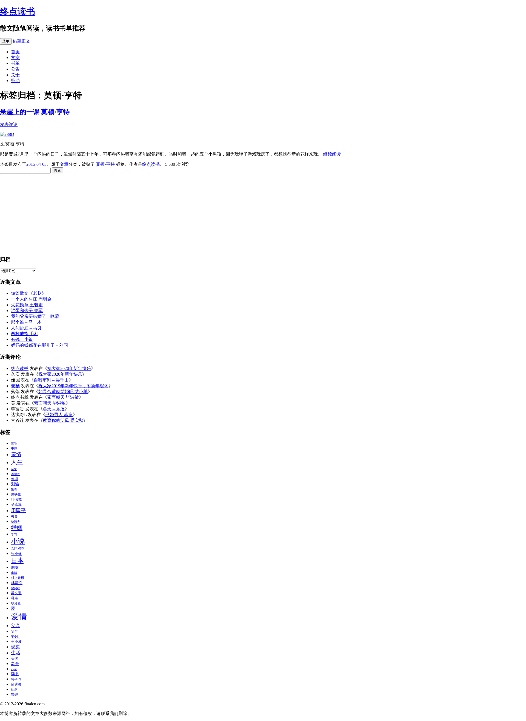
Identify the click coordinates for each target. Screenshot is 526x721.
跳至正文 (21, 41)
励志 (14, 489)
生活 (15, 652)
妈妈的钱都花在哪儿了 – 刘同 (39, 345)
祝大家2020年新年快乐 (69, 368)
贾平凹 (16, 679)
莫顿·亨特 (105, 164)
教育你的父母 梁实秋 (63, 420)
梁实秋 (15, 588)
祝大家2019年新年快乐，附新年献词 (73, 385)
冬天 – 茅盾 (54, 408)
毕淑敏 (16, 603)
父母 (14, 631)
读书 (15, 674)
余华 (14, 469)
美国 (15, 659)
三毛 (14, 443)
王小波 (16, 641)
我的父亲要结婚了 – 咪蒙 (35, 316)
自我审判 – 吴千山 (51, 380)
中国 (14, 448)
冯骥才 (15, 474)
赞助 (15, 80)
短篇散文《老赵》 (28, 293)
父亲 (15, 625)
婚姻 (16, 527)
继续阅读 (334, 154)
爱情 (19, 616)
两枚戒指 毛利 (24, 333)
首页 (15, 51)
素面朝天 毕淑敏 (63, 397)
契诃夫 (15, 521)
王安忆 (15, 636)
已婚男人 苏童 (59, 414)
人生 (17, 462)
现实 (15, 646)
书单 (15, 63)
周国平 (18, 510)
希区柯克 (17, 549)
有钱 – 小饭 (22, 339)
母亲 (14, 598)
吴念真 (16, 505)
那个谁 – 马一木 (26, 322)
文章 (15, 57)
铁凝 (14, 689)
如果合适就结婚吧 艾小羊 (63, 391)
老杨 (15, 385)
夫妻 (14, 516)
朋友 (15, 567)
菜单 (5, 41)
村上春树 (17, 578)
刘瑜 (15, 484)
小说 (18, 541)
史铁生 (16, 494)
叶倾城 (16, 499)
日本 (17, 560)
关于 (15, 74)
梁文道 (16, 593)
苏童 (14, 669)
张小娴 (16, 554)
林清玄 (16, 583)
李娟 (14, 572)
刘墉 (14, 479)
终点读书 (17, 11)
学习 (14, 534)
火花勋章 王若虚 (27, 304)
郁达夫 (16, 684)
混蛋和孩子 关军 (27, 310)
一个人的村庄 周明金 (31, 299)
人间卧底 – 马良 (26, 328)
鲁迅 (15, 694)
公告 (15, 69)
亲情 (16, 454)
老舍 (15, 663)
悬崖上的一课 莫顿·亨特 (35, 112)
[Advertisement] (164, 212)
